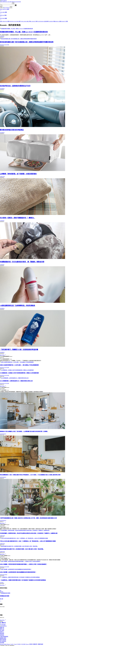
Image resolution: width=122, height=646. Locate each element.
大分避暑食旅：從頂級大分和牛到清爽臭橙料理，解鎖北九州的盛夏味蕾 (19, 373)
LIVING (2, 582)
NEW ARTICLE (3, 1)
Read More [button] (2, 620)
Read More (2, 354)
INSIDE (19, 644)
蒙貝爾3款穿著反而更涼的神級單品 (12, 130)
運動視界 (35, 644)
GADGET (2, 36)
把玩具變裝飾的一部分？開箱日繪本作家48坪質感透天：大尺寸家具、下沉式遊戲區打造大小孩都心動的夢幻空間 (30, 474)
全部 (1, 21)
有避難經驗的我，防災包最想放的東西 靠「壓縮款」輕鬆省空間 (22, 262)
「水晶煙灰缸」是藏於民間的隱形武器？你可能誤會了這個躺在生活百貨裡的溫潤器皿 (23, 580)
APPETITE (2, 176)
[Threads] (5, 623)
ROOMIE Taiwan (25, 644)
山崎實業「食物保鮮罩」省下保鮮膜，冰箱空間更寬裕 (18, 174)
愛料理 (30, 644)
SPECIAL (14, 1)
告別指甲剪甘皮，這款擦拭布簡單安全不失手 (15, 86)
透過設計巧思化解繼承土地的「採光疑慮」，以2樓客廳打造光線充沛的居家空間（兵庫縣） (24, 431)
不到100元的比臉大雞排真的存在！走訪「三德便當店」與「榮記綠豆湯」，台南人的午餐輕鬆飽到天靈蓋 (28, 541)
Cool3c (11, 644)
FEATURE (18, 1)
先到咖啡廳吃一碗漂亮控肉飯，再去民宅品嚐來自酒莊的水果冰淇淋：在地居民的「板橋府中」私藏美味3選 (28, 533)
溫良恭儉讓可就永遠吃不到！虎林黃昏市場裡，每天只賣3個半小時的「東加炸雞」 (22, 549)
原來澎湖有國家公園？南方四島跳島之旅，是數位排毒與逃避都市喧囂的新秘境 (26, 42)
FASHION (2, 88)
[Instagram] (1, 623)
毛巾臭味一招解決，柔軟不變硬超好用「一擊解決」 (17, 218)
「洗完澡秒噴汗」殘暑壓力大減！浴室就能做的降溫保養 (19, 349)
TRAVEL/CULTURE (4, 44)
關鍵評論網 (40, 644)
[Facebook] (3, 623)
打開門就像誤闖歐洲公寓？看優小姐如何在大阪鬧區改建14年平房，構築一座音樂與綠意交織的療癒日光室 (28, 518)
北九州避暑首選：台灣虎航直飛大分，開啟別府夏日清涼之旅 (16, 381)
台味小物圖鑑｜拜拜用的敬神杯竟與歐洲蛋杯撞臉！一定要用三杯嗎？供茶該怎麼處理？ (23, 564)
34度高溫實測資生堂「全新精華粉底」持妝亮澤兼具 (17, 305)
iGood (15, 644)
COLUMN (9, 1)
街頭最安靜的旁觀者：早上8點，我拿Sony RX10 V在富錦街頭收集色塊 (24, 32)
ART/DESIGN (3, 433)
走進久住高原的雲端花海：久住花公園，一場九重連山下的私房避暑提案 (19, 365)
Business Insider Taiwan (5, 644)
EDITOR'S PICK (3, 574)
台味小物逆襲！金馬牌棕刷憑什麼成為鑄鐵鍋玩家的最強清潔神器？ (18, 572)
